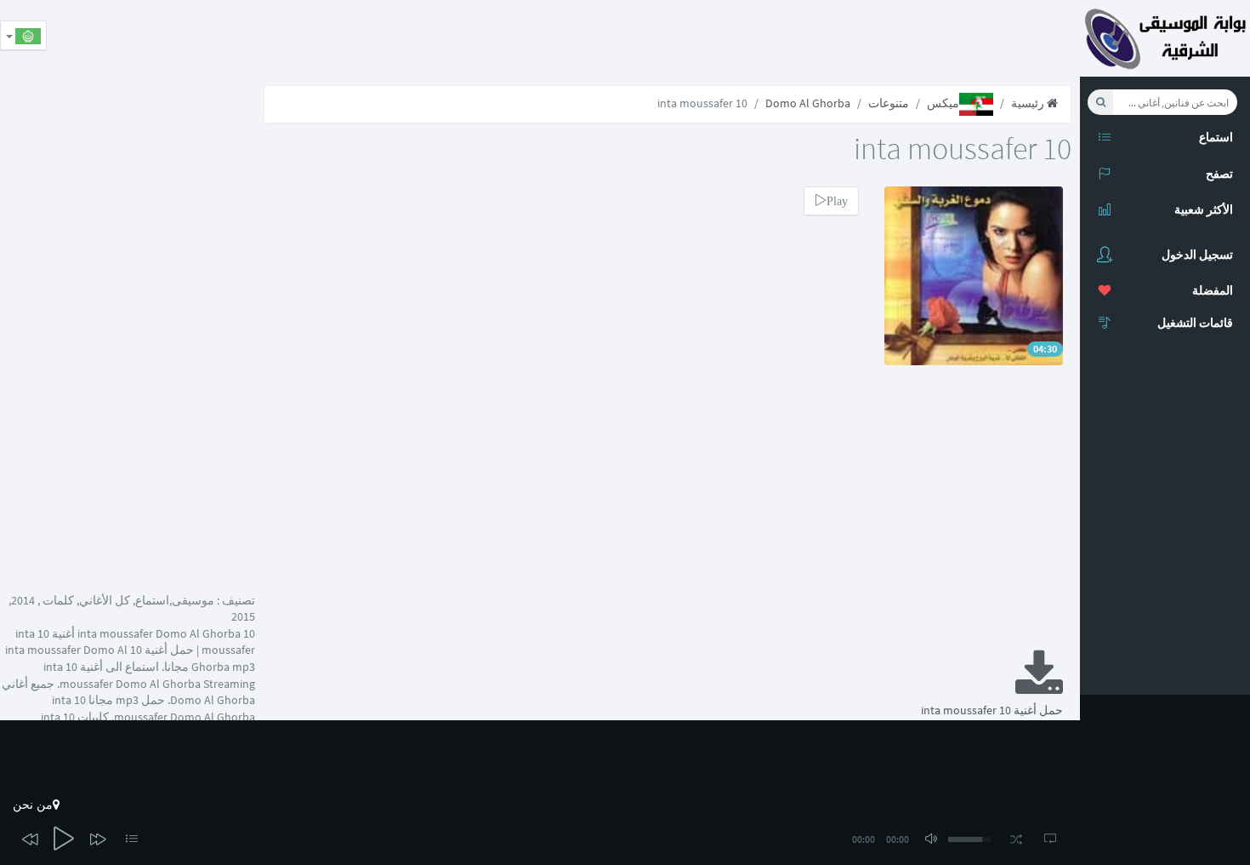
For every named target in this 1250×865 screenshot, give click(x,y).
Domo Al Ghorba (807, 103)
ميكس (943, 103)
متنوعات (888, 103)
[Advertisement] (770, 38)
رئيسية (1029, 103)
